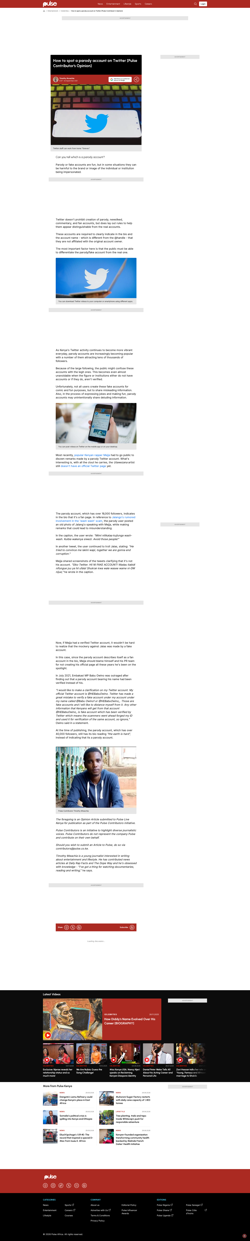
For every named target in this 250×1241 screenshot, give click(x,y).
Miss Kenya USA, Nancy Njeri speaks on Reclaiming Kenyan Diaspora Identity (125, 1072)
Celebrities (65, 11)
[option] (58, 1061)
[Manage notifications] (244, 1236)
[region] (125, 1061)
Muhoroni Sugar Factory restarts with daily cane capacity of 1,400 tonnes (133, 1100)
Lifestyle (127, 4)
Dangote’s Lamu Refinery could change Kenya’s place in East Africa (76, 1100)
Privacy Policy (98, 1220)
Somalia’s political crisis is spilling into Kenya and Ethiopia (76, 1117)
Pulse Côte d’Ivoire (191, 1212)
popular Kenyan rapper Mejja (92, 455)
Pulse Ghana (163, 1210)
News (100, 4)
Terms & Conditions (100, 1215)
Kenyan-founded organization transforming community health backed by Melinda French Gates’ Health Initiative (132, 1139)
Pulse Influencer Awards (129, 1212)
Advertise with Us (99, 1210)
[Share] (136, 79)
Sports (138, 4)
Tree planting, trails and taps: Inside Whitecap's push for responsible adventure (131, 1118)
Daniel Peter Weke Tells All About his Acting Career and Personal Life (158, 1072)
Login (203, 4)
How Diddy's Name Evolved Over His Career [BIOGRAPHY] (129, 1021)
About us (95, 1205)
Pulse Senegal (193, 1205)
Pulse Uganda (163, 1215)
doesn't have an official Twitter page (83, 466)
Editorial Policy (129, 1205)
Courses (69, 1215)
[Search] (196, 4)
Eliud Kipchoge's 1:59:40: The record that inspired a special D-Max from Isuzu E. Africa (76, 1137)
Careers (148, 4)
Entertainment (113, 4)
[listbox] (125, 1061)
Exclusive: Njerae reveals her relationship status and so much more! (57, 1072)
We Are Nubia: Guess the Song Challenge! (89, 1071)
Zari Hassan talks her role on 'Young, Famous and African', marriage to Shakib (191, 1072)
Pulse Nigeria (163, 1205)
